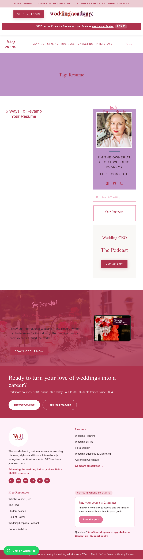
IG (11, 480)
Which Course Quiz (20, 499)
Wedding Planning (85, 435)
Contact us (81, 536)
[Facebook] (114, 183)
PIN (25, 480)
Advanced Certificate (87, 459)
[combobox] (133, 44)
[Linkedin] (107, 183)
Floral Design (82, 447)
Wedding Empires (125, 554)
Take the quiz (91, 519)
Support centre (99, 536)
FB (18, 480)
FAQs (102, 554)
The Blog (14, 504)
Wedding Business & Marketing (93, 453)
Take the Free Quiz (59, 404)
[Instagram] (121, 183)
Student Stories (17, 510)
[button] (114, 264)
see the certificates (103, 26)
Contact (111, 554)
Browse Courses (24, 404)
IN (47, 480)
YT (40, 480)
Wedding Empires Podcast (24, 522)
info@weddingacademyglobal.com (109, 532)
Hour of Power (17, 516)
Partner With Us (18, 529)
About (94, 554)
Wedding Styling (84, 441)
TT (33, 480)
